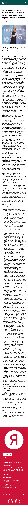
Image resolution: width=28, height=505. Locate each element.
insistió (4, 132)
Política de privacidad (12, 497)
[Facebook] (8, 501)
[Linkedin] (15, 501)
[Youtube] (19, 501)
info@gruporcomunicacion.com (11, 487)
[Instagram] (12, 501)
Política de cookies (22, 497)
